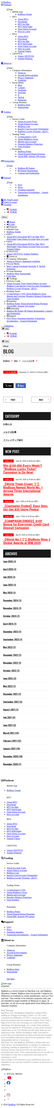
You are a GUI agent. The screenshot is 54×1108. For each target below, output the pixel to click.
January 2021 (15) (11, 748)
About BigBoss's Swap (28, 139)
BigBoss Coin (24, 126)
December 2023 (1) (12, 631)
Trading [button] (7, 112)
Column (21, 87)
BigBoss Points (24, 151)
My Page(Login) (10, 200)
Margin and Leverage (27, 142)
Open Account (10, 202)
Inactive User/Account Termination (33, 129)
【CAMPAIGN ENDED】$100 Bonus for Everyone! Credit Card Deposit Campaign (26, 524)
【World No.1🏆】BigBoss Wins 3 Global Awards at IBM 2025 (26, 541)
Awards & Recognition (28, 75)
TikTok (21, 97)
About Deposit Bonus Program (31, 154)
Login (12, 224)
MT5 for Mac (24, 24)
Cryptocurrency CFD (27, 137)
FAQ (20, 185)
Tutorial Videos (24, 51)
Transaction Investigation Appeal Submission (27, 935)
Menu (4, 217)
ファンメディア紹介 (13, 439)
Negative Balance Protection (30, 144)
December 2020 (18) (12, 756)
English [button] (7, 205)
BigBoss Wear (24, 105)
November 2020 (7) (12, 764)
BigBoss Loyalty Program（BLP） (33, 131)
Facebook (22, 90)
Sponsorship (23, 107)
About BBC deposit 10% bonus (32, 156)
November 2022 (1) (12, 662)
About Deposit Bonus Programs (21, 914)
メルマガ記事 (28, 360)
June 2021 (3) (9, 725)
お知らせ (7, 424)
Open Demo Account (27, 29)
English (13, 209)
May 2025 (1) (9, 592)
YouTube (22, 92)
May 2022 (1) (9, 686)
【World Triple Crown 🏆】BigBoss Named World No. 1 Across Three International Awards (23, 489)
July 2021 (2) (9, 717)
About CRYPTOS (26, 56)
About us (22, 73)
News (20, 187)
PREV (13, 399)
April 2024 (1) (9, 623)
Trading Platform (25, 58)
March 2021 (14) (11, 733)
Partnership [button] (9, 161)
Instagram (22, 100)
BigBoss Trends (25, 14)
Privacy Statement (26, 78)
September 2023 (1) (12, 639)
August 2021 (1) (10, 709)
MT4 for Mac (24, 41)
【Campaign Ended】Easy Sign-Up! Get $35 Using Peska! (25, 507)
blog (16, 360)
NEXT (41, 399)
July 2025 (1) (9, 577)
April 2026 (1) (9, 569)
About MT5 (23, 19)
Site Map (11, 276)
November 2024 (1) (12, 608)
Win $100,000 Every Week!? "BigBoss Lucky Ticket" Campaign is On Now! (22, 469)
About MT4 (23, 36)
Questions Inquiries (26, 190)
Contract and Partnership (28, 173)
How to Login (24, 31)
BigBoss (6, 360)
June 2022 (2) (9, 678)
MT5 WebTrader (25, 26)
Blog (20, 85)
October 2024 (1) (11, 616)
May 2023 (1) (9, 647)
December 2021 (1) (12, 694)
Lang (6, 329)
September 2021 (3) (12, 701)
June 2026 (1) (9, 561)
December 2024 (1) (12, 600)
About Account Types (27, 121)
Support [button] (7, 178)
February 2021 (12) (12, 740)
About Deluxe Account (28, 124)
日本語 (13, 212)
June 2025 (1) (9, 584)
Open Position (24, 146)
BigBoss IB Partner (26, 168)
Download (22, 22)
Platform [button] (7, 5)
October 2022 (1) (11, 670)
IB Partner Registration (28, 171)
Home (12, 222)
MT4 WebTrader (25, 44)
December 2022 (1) (12, 655)
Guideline (22, 80)
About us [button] (7, 63)
